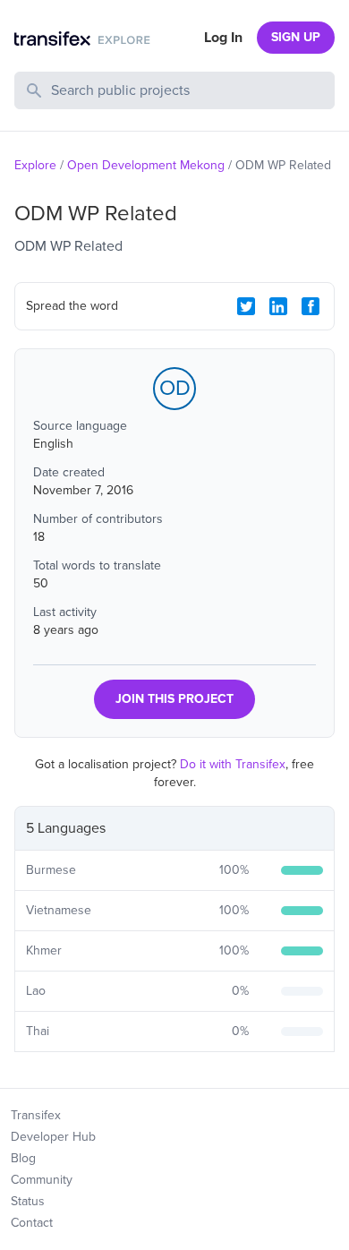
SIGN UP (295, 37)
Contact (32, 1222)
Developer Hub (53, 1136)
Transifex (36, 1115)
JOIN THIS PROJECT (174, 698)
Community (41, 1179)
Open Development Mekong (146, 165)
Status (28, 1201)
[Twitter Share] (246, 306)
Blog (23, 1158)
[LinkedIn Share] (278, 306)
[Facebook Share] (310, 306)
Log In (223, 38)
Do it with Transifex (232, 764)
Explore (35, 165)
